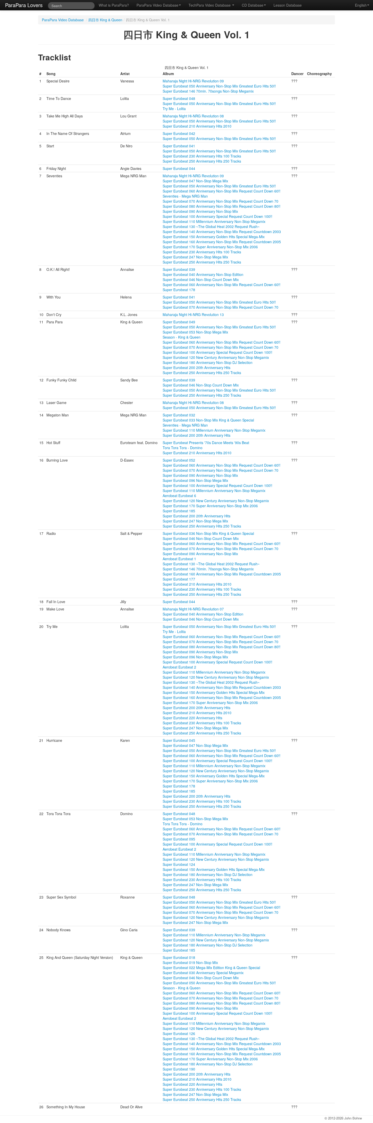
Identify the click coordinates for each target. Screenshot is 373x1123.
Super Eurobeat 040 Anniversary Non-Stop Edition (203, 274)
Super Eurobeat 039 (179, 269)
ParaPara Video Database (157, 5)
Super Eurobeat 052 (179, 460)
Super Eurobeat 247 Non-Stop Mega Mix (195, 256)
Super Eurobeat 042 (179, 133)
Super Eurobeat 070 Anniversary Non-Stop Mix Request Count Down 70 (220, 201)
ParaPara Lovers (24, 5)
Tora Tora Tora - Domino (182, 447)
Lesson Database (288, 5)
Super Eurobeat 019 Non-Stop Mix (190, 962)
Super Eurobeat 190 (179, 1069)
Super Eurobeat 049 (179, 321)
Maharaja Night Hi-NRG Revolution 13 (193, 314)
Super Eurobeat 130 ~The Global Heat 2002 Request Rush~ (211, 226)
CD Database (252, 5)
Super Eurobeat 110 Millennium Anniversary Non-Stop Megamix (214, 221)
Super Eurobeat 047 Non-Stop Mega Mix (195, 180)
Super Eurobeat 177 (179, 579)
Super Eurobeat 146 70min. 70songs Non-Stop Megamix (208, 91)
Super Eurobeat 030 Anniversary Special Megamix (203, 972)
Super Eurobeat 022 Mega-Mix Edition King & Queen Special (211, 967)
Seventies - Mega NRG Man (185, 196)
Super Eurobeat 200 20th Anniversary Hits (196, 367)
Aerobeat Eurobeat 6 (179, 495)
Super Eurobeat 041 (179, 145)
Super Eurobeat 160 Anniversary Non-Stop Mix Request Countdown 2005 (222, 241)
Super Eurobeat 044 (179, 168)
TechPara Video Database (210, 5)
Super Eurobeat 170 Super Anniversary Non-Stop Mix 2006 (210, 246)
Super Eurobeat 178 (179, 289)
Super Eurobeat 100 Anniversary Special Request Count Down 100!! (217, 216)
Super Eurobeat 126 (179, 1033)
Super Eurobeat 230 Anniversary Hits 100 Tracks (202, 156)
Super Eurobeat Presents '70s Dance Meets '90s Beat (206, 442)
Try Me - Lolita (174, 108)
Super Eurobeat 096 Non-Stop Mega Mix (195, 480)
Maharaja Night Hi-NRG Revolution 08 (193, 115)
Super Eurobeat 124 (179, 864)
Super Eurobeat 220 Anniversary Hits (192, 717)
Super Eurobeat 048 (179, 98)
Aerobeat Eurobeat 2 (179, 667)
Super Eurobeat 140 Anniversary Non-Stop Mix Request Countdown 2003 (222, 231)
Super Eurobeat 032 (179, 414)
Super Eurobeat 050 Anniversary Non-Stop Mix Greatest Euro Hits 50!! (219, 86)
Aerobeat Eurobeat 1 (179, 558)
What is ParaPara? (114, 5)
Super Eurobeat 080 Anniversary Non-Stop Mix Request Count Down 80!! (221, 206)
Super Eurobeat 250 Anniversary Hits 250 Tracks (202, 161)
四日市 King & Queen (105, 19)
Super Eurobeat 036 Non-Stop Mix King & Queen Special (208, 533)
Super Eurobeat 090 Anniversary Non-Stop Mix (200, 211)
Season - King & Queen (181, 337)
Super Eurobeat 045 (179, 740)
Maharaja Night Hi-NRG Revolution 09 (193, 80)
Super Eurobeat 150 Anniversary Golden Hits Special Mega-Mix (214, 236)
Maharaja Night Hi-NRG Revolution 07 (193, 608)
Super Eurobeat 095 (179, 838)
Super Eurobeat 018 (179, 957)
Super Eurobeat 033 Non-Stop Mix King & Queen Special (208, 420)
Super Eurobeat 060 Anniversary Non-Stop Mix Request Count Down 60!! (221, 191)
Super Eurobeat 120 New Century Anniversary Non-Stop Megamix (216, 357)
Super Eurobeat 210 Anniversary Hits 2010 (197, 126)
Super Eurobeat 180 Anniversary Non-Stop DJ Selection (207, 362)
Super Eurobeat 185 (179, 510)
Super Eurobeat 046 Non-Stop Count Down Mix (201, 279)
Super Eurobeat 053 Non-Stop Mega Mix (195, 332)
